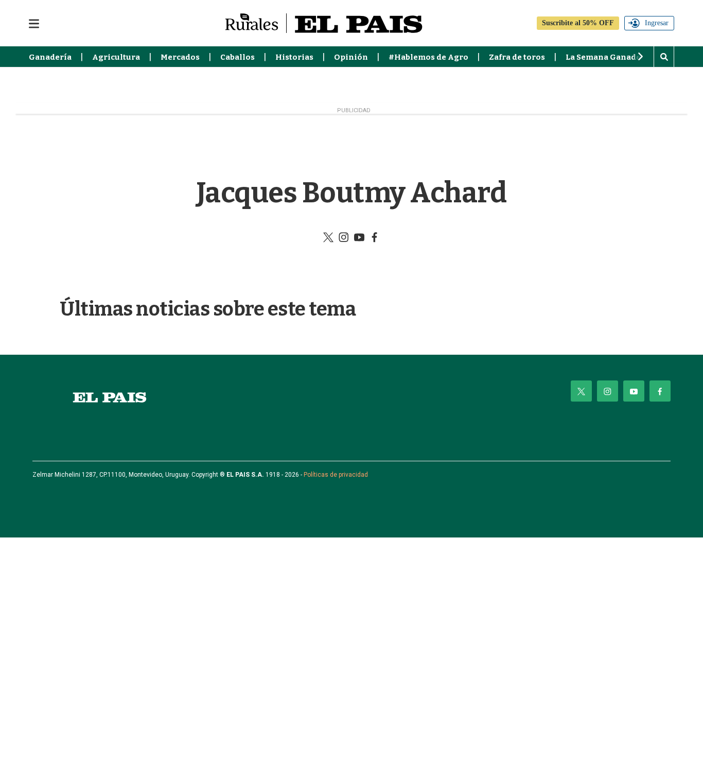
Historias (294, 57)
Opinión (351, 57)
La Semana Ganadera (607, 57)
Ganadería (50, 57)
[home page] (109, 397)
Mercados (180, 57)
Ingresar (657, 23)
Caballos (237, 57)
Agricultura (116, 57)
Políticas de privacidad (336, 474)
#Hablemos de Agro (428, 57)
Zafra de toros (517, 57)
